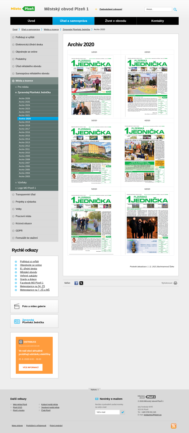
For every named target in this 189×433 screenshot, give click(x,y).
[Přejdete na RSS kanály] (173, 426)
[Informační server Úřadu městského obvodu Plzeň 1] (23, 9)
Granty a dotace (28, 279)
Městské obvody (28, 272)
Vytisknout (167, 283)
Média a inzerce (51, 29)
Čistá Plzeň (45, 410)
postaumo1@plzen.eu (153, 415)
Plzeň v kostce (19, 410)
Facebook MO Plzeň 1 (31, 283)
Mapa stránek (17, 426)
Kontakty (157, 20)
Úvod (15, 29)
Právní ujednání (56, 426)
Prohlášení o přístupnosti (36, 426)
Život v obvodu (115, 20)
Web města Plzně (20, 404)
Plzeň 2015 (17, 407)
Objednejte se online (31, 265)
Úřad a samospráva (30, 29)
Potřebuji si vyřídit (29, 261)
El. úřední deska (28, 268)
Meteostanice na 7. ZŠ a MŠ (35, 290)
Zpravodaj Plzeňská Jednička (76, 29)
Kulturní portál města (49, 404)
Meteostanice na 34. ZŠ (32, 286)
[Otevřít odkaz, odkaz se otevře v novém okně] (76, 283)
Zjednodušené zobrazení (111, 9)
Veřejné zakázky (28, 275)
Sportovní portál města (50, 407)
